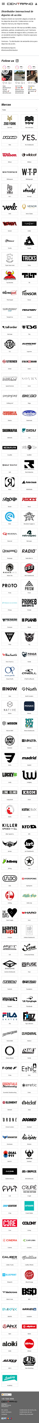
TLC (10, 351)
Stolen (29, 369)
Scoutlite (9, 455)
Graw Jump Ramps (29, 954)
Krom (29, 799)
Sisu (29, 438)
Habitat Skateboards (29, 937)
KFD (29, 834)
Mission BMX (9, 730)
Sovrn (29, 386)
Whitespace (10, 179)
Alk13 (9, 1368)
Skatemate (29, 420)
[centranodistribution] (4, 67)
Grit (10, 954)
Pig (29, 644)
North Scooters (29, 696)
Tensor (29, 300)
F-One (9, 1075)
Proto (9, 593)
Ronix (9, 489)
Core (10, 1230)
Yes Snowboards (29, 145)
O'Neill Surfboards (29, 679)
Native (9, 713)
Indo (10, 886)
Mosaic (29, 713)
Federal (29, 1041)
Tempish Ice (10, 317)
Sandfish (29, 455)
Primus (10, 610)
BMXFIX (10, 1316)
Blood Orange (29, 1282)
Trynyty (29, 248)
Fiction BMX (10, 1041)
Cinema (10, 1247)
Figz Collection (29, 1023)
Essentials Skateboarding (9, 1092)
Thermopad (10, 300)
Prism (29, 593)
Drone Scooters (10, 1127)
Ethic (29, 1075)
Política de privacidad (26, 1414)
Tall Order (9, 334)
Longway (29, 782)
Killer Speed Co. (10, 834)
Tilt (29, 282)
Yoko (10, 145)
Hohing (10, 903)
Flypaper (9, 1006)
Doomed (29, 1127)
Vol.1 (10, 196)
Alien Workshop (29, 1368)
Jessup (9, 851)
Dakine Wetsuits (9, 1178)
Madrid (29, 765)
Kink (29, 817)
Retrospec (29, 541)
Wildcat (29, 162)
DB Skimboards (29, 1178)
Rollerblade (29, 489)
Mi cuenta (4, 1410)
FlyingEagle (29, 1006)
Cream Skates (29, 1213)
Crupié (29, 1196)
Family (29, 1058)
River (9, 524)
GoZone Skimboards (9, 972)
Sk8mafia (9, 438)
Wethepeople (29, 179)
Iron (29, 868)
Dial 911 (10, 1161)
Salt (10, 472)
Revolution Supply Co (29, 524)
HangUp (10, 937)
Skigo (29, 403)
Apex (9, 1334)
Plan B (29, 627)
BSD (29, 1299)
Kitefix (9, 817)
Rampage (9, 558)
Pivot (10, 644)
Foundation (29, 989)
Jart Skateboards (29, 851)
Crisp (9, 1213)
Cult (10, 1196)
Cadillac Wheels (29, 1265)
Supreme (29, 351)
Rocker (10, 506)
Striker (10, 369)
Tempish (29, 317)
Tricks (29, 265)
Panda (29, 662)
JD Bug (10, 868)
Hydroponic (29, 886)
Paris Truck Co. (10, 662)
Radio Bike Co (29, 558)
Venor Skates (29, 213)
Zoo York (9, 127)
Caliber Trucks (10, 1265)
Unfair (29, 231)
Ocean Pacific (9, 679)
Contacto (4, 1414)
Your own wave (29, 127)
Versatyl (29, 196)
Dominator (10, 1144)
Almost (29, 1351)
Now (10, 696)
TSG (29, 334)
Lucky (9, 782)
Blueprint (9, 1282)
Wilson (10, 162)
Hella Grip (29, 903)
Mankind (9, 748)
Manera (29, 748)
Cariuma (29, 1247)
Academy (9, 1385)
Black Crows (10, 1299)
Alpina (29, 1334)
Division (29, 1144)
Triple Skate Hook (9, 265)
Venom (10, 231)
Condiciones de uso (26, 1412)
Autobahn (29, 1316)
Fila (10, 1023)
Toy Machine (9, 282)
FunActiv (10, 989)
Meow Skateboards (29, 730)
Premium (9, 627)
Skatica (10, 420)
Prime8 (29, 610)
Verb (10, 213)
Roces (29, 506)
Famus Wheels (10, 1058)
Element (10, 1110)
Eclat (29, 1110)
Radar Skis (9, 575)
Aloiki (9, 1351)
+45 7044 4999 (7, 1398)
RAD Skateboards (29, 575)
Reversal (9, 541)
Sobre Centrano (6, 1412)
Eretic (29, 1092)
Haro (29, 920)
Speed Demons (10, 386)
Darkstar (29, 1161)
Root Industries (29, 472)
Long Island (10, 799)
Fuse (29, 972)
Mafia (9, 765)
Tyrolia (10, 248)
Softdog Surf (10, 403)
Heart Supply (9, 920)
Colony (29, 1230)
